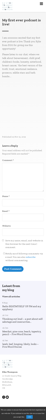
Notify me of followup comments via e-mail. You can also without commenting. (24, 257)
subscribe (30, 257)
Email (5, 211)
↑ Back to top (33, 411)
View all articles (11, 296)
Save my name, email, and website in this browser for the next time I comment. (24, 244)
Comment (8, 160)
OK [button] (29, 417)
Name (6, 196)
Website (6, 225)
